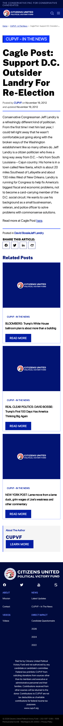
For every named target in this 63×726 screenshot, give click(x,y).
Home (5, 26)
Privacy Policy (46, 722)
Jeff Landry (37, 233)
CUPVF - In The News (18, 26)
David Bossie (22, 233)
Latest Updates (39, 598)
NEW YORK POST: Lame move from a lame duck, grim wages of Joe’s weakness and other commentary (31, 499)
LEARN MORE (19, 544)
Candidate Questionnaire (43, 620)
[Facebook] (6, 245)
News (35, 592)
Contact (6, 606)
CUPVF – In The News (42, 606)
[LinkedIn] (23, 245)
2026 (34, 629)
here (39, 220)
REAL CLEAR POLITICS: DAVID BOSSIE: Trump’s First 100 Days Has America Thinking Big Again (29, 411)
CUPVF (18, 102)
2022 (34, 645)
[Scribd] (56, 585)
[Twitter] (14, 245)
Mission (6, 598)
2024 (34, 637)
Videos (6, 620)
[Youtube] (39, 585)
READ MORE (18, 338)
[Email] (31, 245)
